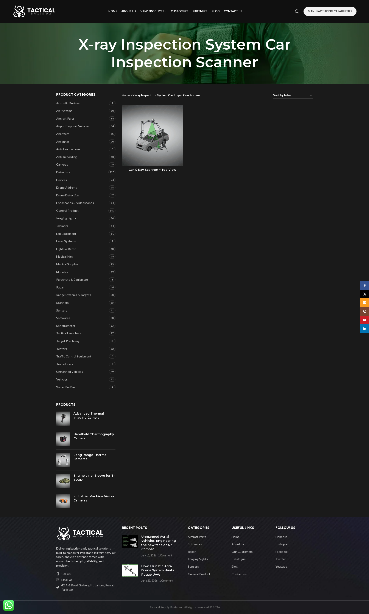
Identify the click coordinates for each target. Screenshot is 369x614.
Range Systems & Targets (73, 295)
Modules (62, 272)
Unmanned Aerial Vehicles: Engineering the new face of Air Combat (158, 543)
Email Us (67, 579)
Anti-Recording (66, 157)
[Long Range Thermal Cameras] (63, 460)
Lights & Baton (66, 249)
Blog (235, 566)
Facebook (282, 551)
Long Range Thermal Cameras (90, 457)
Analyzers (62, 134)
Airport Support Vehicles (73, 126)
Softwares (63, 318)
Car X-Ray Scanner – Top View (152, 170)
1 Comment (165, 555)
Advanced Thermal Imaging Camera (88, 416)
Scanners (62, 302)
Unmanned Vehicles (69, 371)
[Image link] (80, 533)
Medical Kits (64, 256)
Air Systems (64, 111)
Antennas (63, 141)
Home (126, 95)
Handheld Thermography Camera (93, 436)
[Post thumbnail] (130, 546)
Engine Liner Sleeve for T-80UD (94, 478)
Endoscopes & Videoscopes (75, 203)
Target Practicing (67, 341)
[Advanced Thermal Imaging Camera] (63, 419)
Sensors (61, 310)
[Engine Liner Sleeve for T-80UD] (63, 481)
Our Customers (242, 551)
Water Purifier (65, 387)
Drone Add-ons (66, 187)
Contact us (239, 574)
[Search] (297, 11)
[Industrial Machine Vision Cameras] (63, 501)
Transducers (64, 364)
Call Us (66, 574)
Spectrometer (65, 325)
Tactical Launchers (68, 333)
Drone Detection (67, 195)
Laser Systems (66, 241)
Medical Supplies (67, 264)
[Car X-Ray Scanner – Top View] (152, 135)
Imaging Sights (66, 218)
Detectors (63, 172)
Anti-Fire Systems (68, 149)
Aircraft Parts (65, 118)
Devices (61, 180)
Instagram (282, 544)
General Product (67, 210)
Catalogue (239, 559)
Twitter (281, 559)
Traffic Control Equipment (73, 356)
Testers (61, 349)
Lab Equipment (66, 233)
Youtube (281, 566)
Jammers (62, 226)
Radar (60, 287)
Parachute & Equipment (72, 279)
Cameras (62, 164)
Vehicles (62, 379)
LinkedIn (281, 537)
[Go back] (50, 53)
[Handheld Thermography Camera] (63, 439)
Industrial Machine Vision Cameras (93, 498)
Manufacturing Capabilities (330, 11)
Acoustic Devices (68, 103)
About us (238, 544)
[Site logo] (34, 11)
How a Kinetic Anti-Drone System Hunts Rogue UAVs (157, 570)
